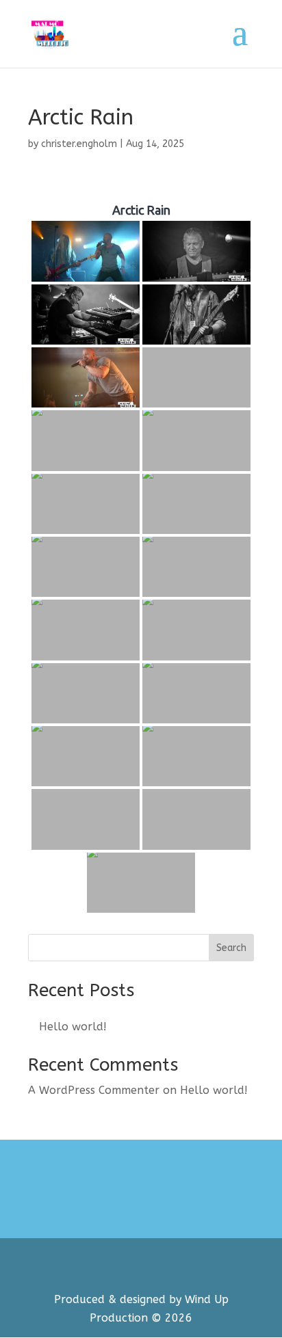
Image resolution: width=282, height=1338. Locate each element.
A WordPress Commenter (93, 1090)
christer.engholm (79, 144)
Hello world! (73, 1026)
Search (231, 948)
